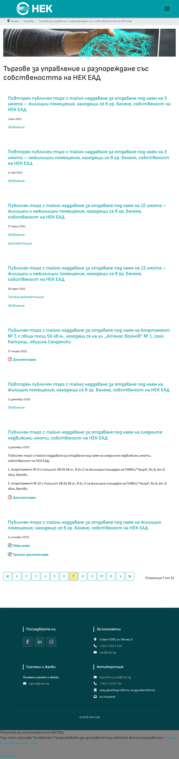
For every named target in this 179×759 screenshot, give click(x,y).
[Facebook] (28, 642)
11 (110, 576)
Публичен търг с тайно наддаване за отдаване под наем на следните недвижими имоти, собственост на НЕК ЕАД (85, 435)
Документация (20, 243)
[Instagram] (51, 642)
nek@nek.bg (107, 652)
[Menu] (167, 8)
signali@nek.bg (38, 683)
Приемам (7, 756)
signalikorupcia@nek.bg (115, 677)
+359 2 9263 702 (110, 683)
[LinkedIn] (39, 642)
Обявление (16, 127)
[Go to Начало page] (7, 576)
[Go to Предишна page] (17, 576)
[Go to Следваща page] (120, 576)
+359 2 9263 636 (110, 646)
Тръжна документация (26, 297)
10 (101, 576)
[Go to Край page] (129, 576)
